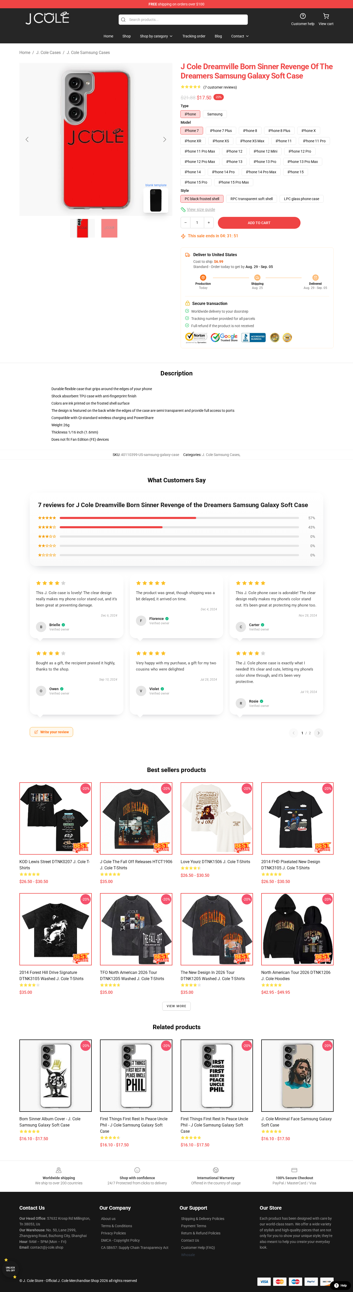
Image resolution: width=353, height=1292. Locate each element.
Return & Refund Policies (200, 1233)
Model (186, 122)
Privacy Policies (113, 1233)
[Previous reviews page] (293, 733)
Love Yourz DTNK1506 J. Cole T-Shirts (215, 861)
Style (185, 190)
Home (24, 52)
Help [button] (344, 1285)
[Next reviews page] (318, 733)
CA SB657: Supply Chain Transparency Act (134, 1248)
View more (177, 1006)
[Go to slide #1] (82, 228)
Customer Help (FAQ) (198, 1248)
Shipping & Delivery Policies (202, 1219)
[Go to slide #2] (109, 228)
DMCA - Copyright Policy (120, 1240)
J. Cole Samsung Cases (88, 52)
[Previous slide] (27, 139)
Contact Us (190, 1240)
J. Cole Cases (48, 52)
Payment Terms (193, 1226)
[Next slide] (164, 139)
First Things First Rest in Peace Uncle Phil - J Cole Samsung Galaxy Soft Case (133, 1125)
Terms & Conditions (116, 1226)
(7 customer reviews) (220, 87)
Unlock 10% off (10, 1269)
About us (108, 1219)
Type (185, 106)
